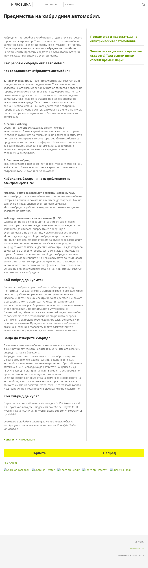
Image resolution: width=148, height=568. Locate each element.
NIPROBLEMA (21, 5)
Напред (109, 453)
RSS (6, 462)
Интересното (53, 4)
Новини (9, 439)
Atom (13, 462)
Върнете (38, 453)
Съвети (69, 4)
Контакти (139, 541)
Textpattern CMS (137, 548)
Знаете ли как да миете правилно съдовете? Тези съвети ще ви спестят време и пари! (116, 55)
